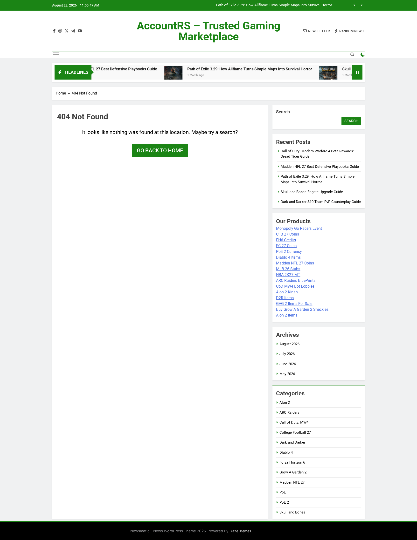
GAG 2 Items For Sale (294, 303)
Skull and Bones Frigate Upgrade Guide (312, 192)
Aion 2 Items (286, 315)
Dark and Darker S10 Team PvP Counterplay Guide (321, 202)
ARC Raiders (289, 412)
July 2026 (287, 354)
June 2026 (287, 364)
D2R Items (285, 298)
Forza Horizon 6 (292, 462)
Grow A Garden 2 (292, 472)
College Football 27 (295, 432)
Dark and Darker (292, 442)
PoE (282, 492)
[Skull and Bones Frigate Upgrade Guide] (315, 75)
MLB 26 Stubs (288, 269)
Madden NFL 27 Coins (295, 263)
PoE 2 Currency (289, 251)
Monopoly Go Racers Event (299, 228)
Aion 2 (284, 402)
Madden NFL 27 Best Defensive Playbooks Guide (102, 69)
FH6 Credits (286, 240)
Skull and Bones (292, 512)
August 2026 (289, 344)
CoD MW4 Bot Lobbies (295, 286)
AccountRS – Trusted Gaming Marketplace (208, 31)
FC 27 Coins (286, 245)
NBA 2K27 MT (288, 274)
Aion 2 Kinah (287, 292)
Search (283, 111)
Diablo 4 (286, 452)
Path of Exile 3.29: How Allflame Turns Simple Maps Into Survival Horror (274, 5)
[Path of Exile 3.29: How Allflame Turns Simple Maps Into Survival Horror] (160, 75)
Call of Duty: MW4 (293, 422)
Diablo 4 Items (288, 257)
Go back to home (160, 151)
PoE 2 (284, 502)
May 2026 (287, 374)
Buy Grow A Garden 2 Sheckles (302, 309)
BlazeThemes (240, 531)
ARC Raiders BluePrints (295, 280)
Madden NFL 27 (292, 482)
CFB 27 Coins (287, 234)
